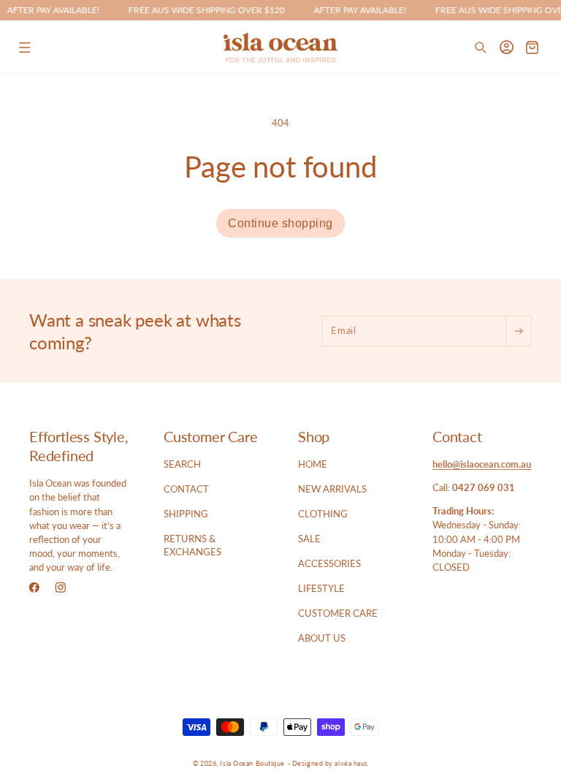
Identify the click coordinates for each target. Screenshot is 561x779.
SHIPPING (186, 514)
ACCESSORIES (329, 563)
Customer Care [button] (210, 436)
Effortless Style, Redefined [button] (79, 446)
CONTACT (186, 489)
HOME (312, 464)
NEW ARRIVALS (332, 489)
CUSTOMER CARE (338, 613)
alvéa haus (351, 763)
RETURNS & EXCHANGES (192, 545)
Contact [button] (457, 436)
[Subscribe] (518, 331)
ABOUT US (322, 638)
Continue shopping (280, 223)
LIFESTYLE (321, 588)
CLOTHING (323, 514)
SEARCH (182, 464)
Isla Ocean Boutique (252, 763)
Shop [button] (313, 436)
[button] (24, 47)
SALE (309, 538)
